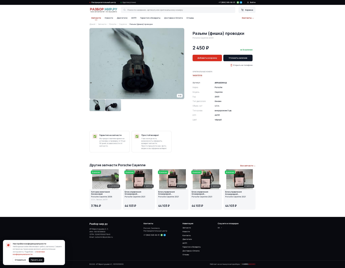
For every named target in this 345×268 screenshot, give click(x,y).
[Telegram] (241, 2)
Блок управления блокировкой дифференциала (133, 193)
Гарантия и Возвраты (150, 18)
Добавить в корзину (207, 58)
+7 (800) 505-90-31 (227, 2)
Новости (109, 18)
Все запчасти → (248, 165)
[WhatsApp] (238, 2)
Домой (92, 24)
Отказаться (20, 260)
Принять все (36, 260)
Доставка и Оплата (173, 18)
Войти (253, 2)
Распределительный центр (104, 2)
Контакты (186, 235)
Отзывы (190, 18)
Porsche (112, 24)
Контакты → (248, 18)
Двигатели (122, 18)
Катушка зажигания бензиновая (100, 193)
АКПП (133, 18)
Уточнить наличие (238, 58)
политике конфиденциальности (29, 253)
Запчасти (96, 18)
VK (219, 227)
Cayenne (123, 24)
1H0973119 (197, 75)
